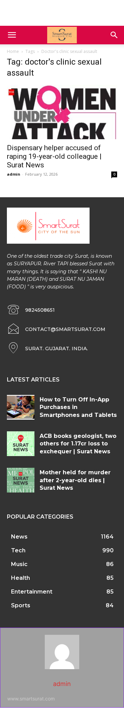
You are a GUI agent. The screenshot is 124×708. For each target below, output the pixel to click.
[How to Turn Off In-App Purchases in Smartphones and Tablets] (20, 407)
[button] (12, 35)
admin (13, 174)
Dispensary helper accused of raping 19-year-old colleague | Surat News (54, 156)
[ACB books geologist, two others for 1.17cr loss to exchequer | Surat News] (20, 443)
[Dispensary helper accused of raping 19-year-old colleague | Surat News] (62, 112)
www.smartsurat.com (31, 698)
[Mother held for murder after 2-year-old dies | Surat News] (20, 480)
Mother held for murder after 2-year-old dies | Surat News (75, 480)
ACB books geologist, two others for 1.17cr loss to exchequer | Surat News (78, 444)
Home (13, 51)
